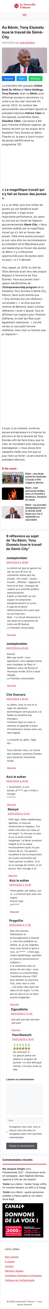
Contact (9, 1266)
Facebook (8, 78)
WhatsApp (35, 78)
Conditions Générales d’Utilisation (23, 1275)
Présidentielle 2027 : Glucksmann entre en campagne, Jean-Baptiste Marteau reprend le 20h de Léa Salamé (23, 1176)
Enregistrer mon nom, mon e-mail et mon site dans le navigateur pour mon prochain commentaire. (25, 1132)
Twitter (22, 78)
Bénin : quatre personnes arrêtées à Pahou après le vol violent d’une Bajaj (23, 1196)
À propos (10, 1261)
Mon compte (12, 1257)
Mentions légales (14, 1271)
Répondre (11, 635)
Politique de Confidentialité (19, 1280)
